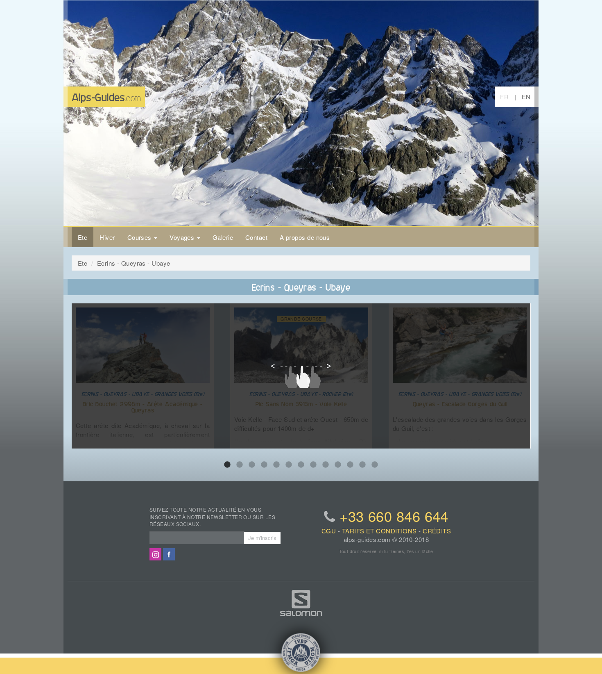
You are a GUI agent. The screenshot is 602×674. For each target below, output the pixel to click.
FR (504, 96)
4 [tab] (264, 465)
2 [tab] (239, 465)
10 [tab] (338, 465)
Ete (82, 237)
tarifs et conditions (379, 530)
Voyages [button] (183, 237)
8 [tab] (313, 465)
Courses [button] (140, 237)
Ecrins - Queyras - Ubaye (133, 263)
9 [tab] (325, 465)
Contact (256, 237)
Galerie (223, 237)
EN (526, 96)
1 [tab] (227, 465)
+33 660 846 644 (393, 516)
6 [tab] (289, 465)
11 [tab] (350, 465)
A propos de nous (305, 237)
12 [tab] (362, 465)
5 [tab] (276, 465)
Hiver (107, 237)
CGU (328, 530)
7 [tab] (301, 465)
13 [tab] (375, 465)
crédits (437, 530)
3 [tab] (252, 465)
